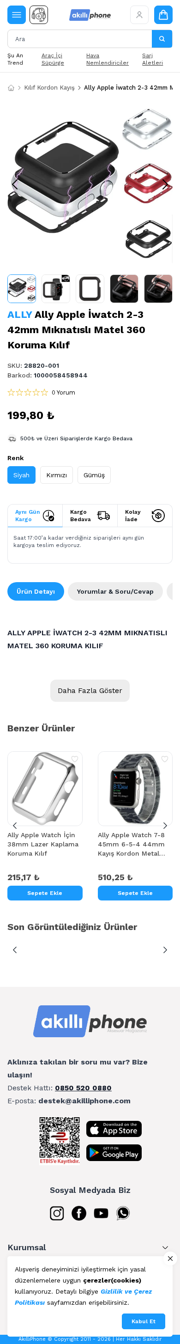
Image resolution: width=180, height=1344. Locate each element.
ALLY (19, 314)
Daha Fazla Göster (90, 690)
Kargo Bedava (80, 516)
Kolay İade (133, 516)
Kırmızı (56, 475)
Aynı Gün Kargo (27, 516)
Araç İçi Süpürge (53, 59)
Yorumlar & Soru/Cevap (115, 591)
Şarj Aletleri (152, 59)
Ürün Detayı (36, 591)
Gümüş (94, 475)
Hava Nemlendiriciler (107, 59)
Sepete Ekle (44, 893)
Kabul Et (144, 1321)
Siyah (21, 475)
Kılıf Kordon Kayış (49, 87)
